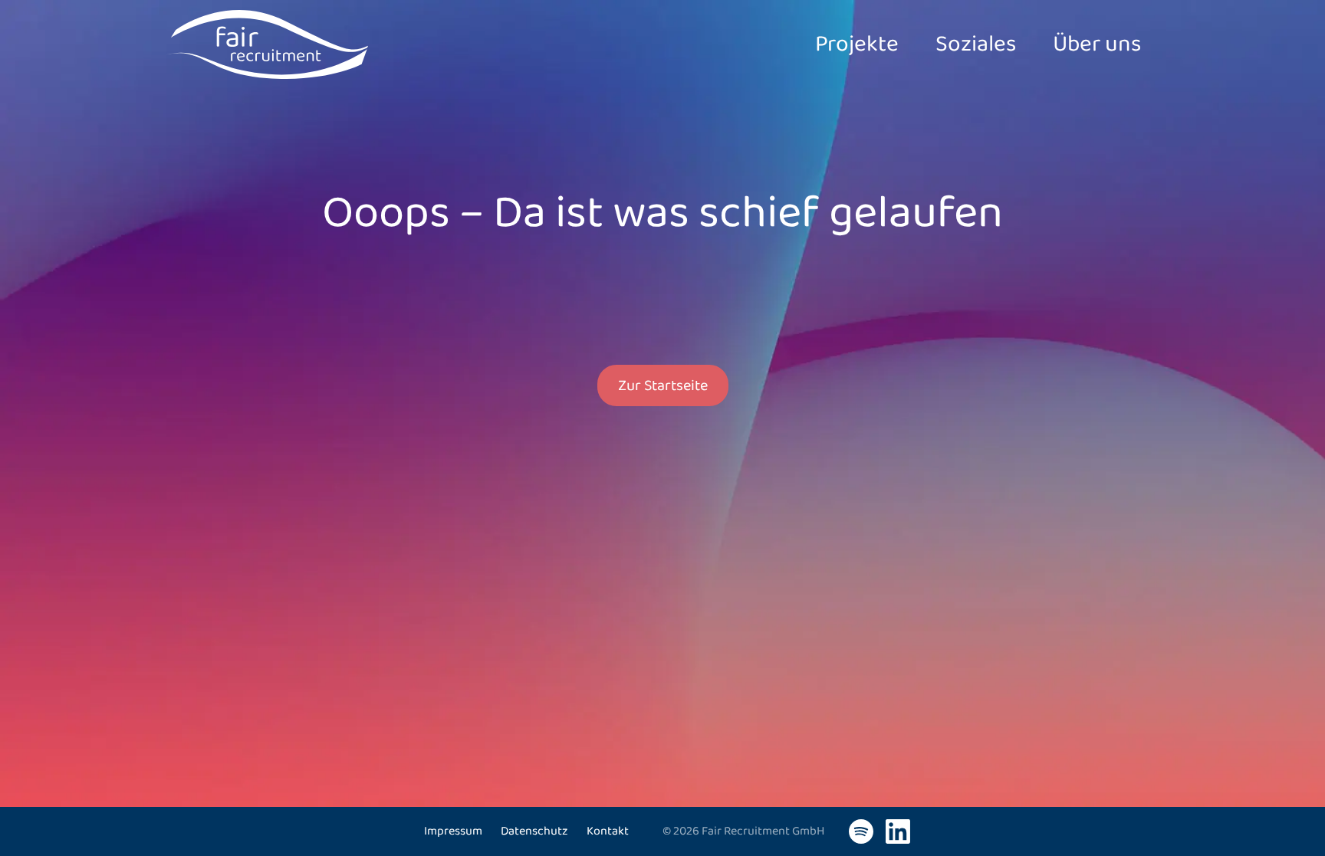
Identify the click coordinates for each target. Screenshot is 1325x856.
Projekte (857, 44)
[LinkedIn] (898, 831)
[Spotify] (861, 831)
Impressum (453, 831)
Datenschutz (534, 831)
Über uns (1097, 44)
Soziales (975, 44)
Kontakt (608, 831)
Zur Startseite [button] (663, 385)
